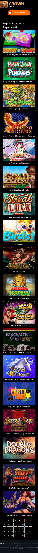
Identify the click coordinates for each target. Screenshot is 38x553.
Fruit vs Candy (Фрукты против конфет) (19, 55)
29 (19, 532)
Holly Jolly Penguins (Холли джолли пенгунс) (19, 82)
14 (23, 524)
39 (26, 535)
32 (30, 532)
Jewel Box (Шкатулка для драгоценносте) (19, 434)
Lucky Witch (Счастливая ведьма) (19, 515)
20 (15, 528)
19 (12, 528)
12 (15, 524)
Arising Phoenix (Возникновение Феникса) (19, 136)
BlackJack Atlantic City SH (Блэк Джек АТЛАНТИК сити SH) (19, 352)
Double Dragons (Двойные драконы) (19, 461)
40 (30, 535)
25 (4, 532)
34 (8, 535)
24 (30, 528)
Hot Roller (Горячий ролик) (19, 488)
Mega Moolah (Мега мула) (19, 298)
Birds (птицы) (19, 244)
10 (8, 524)
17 (4, 528)
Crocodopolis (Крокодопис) (19, 109)
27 (12, 532)
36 (15, 535)
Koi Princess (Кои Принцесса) (19, 163)
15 (26, 524)
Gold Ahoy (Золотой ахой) (19, 190)
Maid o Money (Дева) (19, 325)
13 (19, 524)
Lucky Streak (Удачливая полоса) (19, 217)
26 (8, 532)
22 (23, 528)
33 (4, 535)
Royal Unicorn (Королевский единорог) (19, 380)
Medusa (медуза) (19, 271)
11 (12, 524)
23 (26, 528)
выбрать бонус (19, 13)
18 (8, 528)
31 (26, 532)
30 (23, 532)
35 (12, 535)
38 (23, 535)
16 (30, 524)
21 (19, 528)
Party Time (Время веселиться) (19, 407)
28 (15, 532)
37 (19, 535)
